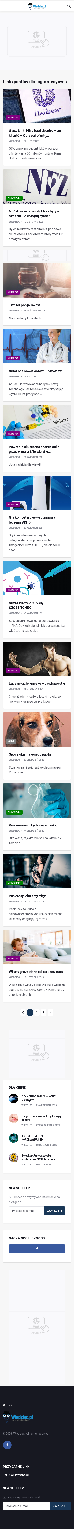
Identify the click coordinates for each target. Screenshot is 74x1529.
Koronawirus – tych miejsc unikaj (33, 825)
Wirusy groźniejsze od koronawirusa (36, 972)
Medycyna (13, 118)
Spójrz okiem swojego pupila (30, 754)
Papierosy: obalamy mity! (27, 896)
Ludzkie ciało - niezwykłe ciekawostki (37, 683)
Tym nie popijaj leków (24, 305)
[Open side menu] (4, 6)
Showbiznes (14, 198)
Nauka (11, 741)
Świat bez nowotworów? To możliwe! (36, 371)
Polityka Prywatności (16, 1475)
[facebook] (37, 1248)
